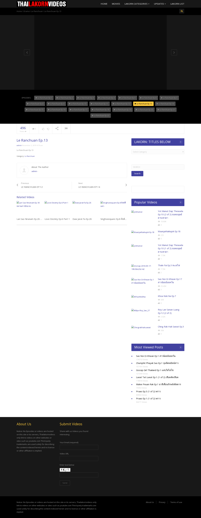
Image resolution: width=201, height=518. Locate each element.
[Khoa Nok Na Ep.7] (143, 296)
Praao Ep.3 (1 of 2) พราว (148, 391)
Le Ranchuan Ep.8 (36, 103)
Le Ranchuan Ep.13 (144, 103)
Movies (116, 3)
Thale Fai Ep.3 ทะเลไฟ (169, 265)
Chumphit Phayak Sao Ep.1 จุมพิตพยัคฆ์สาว (157, 363)
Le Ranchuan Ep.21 (167, 109)
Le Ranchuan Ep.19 (123, 109)
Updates (159, 3)
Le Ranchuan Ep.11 (100, 103)
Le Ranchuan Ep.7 (169, 98)
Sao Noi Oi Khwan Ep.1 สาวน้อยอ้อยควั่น (155, 355)
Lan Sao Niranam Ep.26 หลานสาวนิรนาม (36, 218)
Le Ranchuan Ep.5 (128, 98)
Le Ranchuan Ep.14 (166, 103)
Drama (27, 11)
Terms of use (176, 502)
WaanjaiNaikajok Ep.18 (169, 231)
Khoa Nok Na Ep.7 (167, 296)
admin (19, 145)
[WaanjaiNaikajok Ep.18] (143, 232)
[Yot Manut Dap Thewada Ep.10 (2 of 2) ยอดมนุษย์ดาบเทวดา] (143, 212)
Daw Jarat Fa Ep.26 (82, 218)
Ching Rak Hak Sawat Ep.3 (171, 326)
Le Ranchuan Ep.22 (101, 115)
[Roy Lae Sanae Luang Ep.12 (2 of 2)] (143, 310)
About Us (150, 502)
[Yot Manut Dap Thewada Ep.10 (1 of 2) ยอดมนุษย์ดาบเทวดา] (143, 246)
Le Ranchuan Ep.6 (149, 98)
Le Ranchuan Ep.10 (78, 103)
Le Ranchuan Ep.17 (79, 109)
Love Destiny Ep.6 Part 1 (57, 218)
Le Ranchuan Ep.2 (65, 98)
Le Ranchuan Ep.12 (122, 103)
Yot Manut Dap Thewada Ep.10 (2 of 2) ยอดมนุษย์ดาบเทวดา (170, 214)
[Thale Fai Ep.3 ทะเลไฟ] (143, 267)
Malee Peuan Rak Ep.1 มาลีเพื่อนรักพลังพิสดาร (158, 384)
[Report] (66, 129)
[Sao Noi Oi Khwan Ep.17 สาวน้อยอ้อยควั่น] (143, 281)
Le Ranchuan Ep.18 (101, 109)
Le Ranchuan (37, 11)
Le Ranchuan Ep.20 (145, 109)
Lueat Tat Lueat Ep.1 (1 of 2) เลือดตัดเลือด (157, 377)
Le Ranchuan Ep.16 (57, 109)
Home (104, 3)
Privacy (162, 502)
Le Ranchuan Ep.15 (35, 109)
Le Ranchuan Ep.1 (44, 98)
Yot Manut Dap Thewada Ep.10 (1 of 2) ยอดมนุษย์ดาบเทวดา (170, 248)
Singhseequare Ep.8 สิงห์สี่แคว (115, 218)
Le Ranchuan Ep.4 (107, 98)
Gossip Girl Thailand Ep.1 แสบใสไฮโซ (154, 370)
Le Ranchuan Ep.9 (56, 103)
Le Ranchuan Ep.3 (86, 98)
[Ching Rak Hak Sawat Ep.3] (143, 327)
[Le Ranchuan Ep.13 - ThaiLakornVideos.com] (42, 3)
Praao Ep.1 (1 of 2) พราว (148, 398)
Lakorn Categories (136, 3)
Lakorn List (177, 3)
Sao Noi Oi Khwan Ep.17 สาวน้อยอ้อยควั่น (170, 281)
